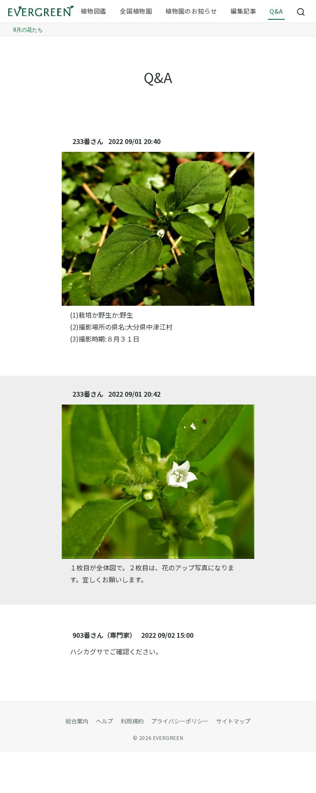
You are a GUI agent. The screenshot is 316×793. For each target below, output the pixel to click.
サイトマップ (233, 721)
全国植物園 (136, 11)
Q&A (276, 11)
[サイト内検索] (301, 11)
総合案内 (76, 721)
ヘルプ (104, 721)
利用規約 (132, 721)
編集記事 (243, 11)
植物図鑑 (94, 11)
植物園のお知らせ (191, 11)
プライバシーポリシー (180, 721)
